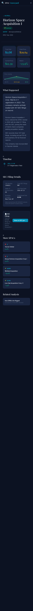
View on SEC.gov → (20, 220)
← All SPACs (6, 15)
